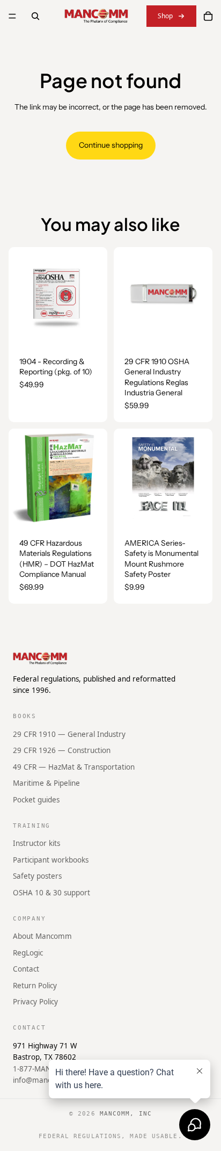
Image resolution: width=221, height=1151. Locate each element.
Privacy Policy (35, 1002)
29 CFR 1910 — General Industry (69, 734)
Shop (165, 15)
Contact (26, 969)
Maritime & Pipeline (46, 783)
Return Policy (35, 985)
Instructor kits (36, 843)
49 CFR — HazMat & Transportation (74, 766)
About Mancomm (42, 936)
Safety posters (37, 876)
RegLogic (28, 952)
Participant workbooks (51, 859)
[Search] (35, 16)
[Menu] (12, 16)
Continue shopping (111, 145)
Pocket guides (36, 800)
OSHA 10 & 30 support (51, 892)
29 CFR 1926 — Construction (61, 750)
